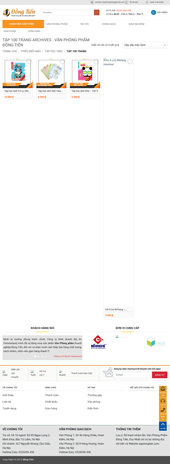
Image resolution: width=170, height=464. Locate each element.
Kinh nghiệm (136, 24)
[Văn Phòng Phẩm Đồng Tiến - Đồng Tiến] (19, 12)
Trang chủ (9, 51)
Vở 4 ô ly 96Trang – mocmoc (115, 309)
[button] (23, 24)
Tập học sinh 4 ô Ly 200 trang (16, 91)
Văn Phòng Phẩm (56, 24)
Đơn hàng (34, 31)
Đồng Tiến (28, 459)
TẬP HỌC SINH (53, 51)
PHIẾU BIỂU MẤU (31, 51)
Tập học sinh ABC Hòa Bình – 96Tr (49, 91)
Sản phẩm (10, 31)
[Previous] (8, 348)
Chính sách (109, 24)
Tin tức (84, 24)
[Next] (77, 348)
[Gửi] (96, 12)
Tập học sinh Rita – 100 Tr (85, 91)
